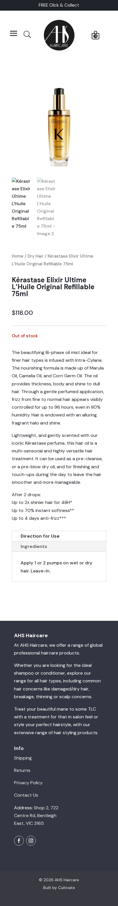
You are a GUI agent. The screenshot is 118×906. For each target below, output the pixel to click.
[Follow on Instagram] (31, 841)
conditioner (53, 673)
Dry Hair (35, 256)
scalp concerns (75, 697)
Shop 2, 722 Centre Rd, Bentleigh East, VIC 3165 (36, 815)
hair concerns (28, 689)
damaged (61, 689)
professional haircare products (46, 653)
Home (17, 256)
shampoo (24, 673)
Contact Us (26, 795)
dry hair (80, 689)
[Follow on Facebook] (19, 841)
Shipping (23, 758)
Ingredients (34, 546)
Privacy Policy (28, 783)
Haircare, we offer (48, 645)
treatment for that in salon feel (60, 717)
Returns (22, 770)
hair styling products (75, 733)
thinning (44, 697)
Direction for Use (40, 536)
